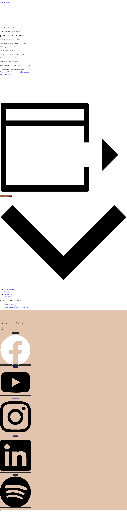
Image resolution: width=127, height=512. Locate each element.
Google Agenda (9, 289)
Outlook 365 (8, 294)
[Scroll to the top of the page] (0, 511)
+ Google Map (24, 72)
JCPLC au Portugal (10, 305)
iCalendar (7, 292)
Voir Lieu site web (5, 74)
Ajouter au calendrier (6, 196)
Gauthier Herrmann (6, 2)
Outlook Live (8, 297)
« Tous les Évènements (7, 28)
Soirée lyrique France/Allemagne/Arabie (17, 307)
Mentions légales (14, 323)
